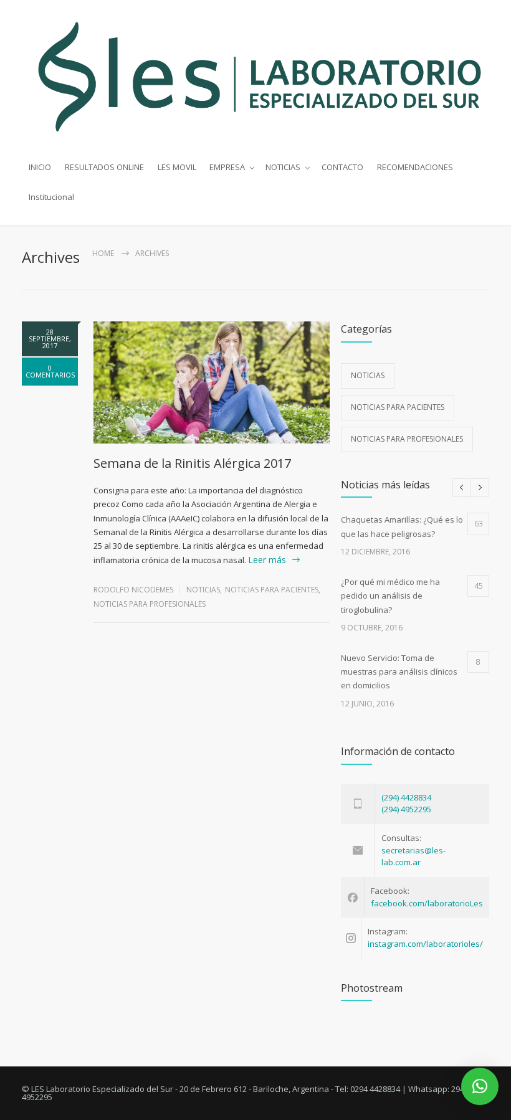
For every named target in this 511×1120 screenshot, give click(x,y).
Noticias (203, 589)
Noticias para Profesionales (149, 604)
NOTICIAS (282, 167)
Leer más (267, 560)
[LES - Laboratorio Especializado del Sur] (255, 76)
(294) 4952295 (406, 809)
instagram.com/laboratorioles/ (425, 943)
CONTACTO (342, 167)
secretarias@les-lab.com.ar (413, 856)
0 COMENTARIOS (50, 371)
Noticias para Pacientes (271, 589)
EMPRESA (227, 167)
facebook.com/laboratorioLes (427, 903)
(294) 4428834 (406, 797)
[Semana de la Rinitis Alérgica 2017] (211, 382)
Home (103, 253)
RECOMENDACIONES (415, 167)
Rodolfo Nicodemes (133, 589)
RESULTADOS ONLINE (104, 167)
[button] (480, 1086)
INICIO (40, 167)
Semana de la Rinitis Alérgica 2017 (192, 463)
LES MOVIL (177, 167)
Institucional (51, 196)
